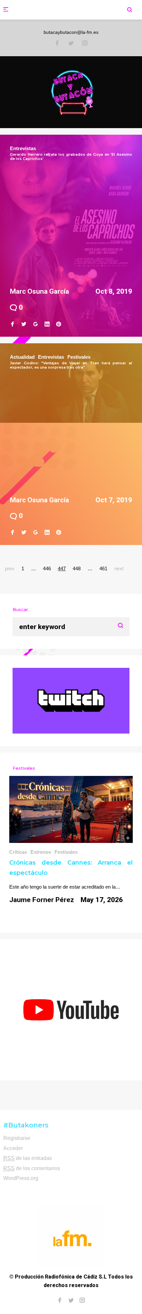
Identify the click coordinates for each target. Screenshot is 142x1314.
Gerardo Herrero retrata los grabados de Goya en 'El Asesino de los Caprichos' (71, 156)
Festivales (78, 357)
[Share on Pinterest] (58, 324)
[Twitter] (71, 44)
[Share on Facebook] (12, 324)
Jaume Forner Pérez (41, 900)
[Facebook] (57, 44)
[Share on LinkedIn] (47, 324)
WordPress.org (20, 1178)
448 (77, 568)
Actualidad (22, 357)
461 (103, 568)
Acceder (13, 1148)
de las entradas (27, 1158)
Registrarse (16, 1138)
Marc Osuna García (39, 291)
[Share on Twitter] (23, 324)
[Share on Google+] (35, 324)
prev (10, 568)
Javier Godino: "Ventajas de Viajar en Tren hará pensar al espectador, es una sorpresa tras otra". (71, 365)
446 (47, 568)
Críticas (18, 852)
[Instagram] (85, 44)
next (119, 568)
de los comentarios (31, 1168)
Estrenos (40, 852)
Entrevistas (23, 148)
